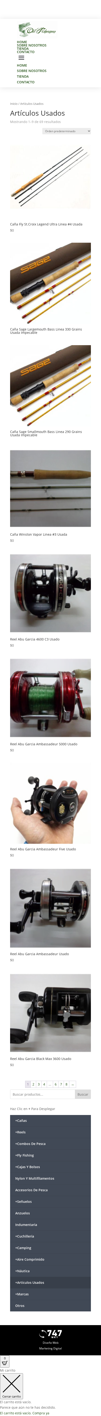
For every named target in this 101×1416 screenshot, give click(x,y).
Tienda (23, 48)
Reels (20, 1132)
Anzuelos (22, 1213)
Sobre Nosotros (32, 45)
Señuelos (23, 1201)
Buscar (83, 1094)
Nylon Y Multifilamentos (34, 1178)
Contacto (26, 52)
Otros (19, 1305)
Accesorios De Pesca (31, 1190)
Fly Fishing (24, 1155)
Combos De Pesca (30, 1143)
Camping (23, 1248)
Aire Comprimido (29, 1259)
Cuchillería (24, 1236)
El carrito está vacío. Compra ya (24, 1413)
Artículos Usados (29, 1282)
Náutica (22, 1271)
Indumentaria (26, 1224)
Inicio (14, 104)
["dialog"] (50, 1392)
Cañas (21, 1120)
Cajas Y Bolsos (27, 1167)
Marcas (22, 1294)
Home (22, 42)
